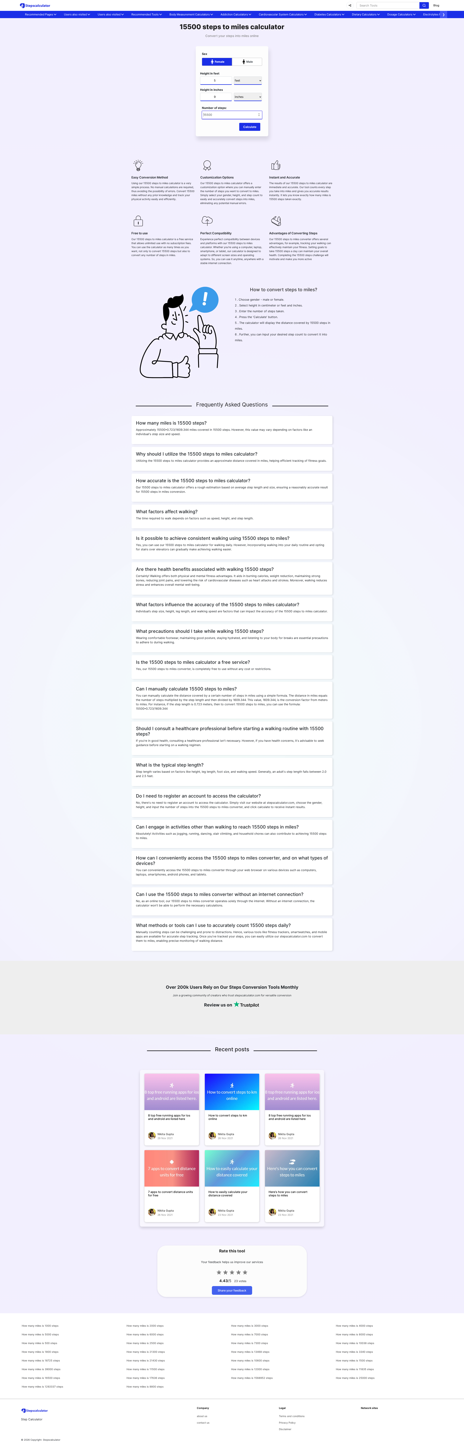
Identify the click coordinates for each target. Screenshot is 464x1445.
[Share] (350, 5)
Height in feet (209, 73)
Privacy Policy (287, 1422)
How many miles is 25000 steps (355, 1377)
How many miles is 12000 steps (250, 1369)
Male (249, 61)
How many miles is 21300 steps (146, 1351)
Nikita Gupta (166, 1134)
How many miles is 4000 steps (354, 1325)
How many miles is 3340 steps (354, 1351)
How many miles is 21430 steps (146, 1360)
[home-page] (35, 5)
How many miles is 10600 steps (250, 1360)
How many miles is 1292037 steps (42, 1386)
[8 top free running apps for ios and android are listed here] (171, 1092)
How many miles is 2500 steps (145, 1343)
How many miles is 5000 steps (40, 1334)
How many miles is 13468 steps (250, 1351)
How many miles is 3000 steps (249, 1325)
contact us (203, 1422)
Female (219, 61)
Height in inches (211, 90)
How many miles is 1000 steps (40, 1325)
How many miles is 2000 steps (145, 1325)
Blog (436, 5)
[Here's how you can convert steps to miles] (292, 1168)
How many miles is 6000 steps (145, 1334)
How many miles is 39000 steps (41, 1369)
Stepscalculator (51, 1439)
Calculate (249, 127)
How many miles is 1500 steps (354, 1360)
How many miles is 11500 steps (146, 1369)
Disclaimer (285, 1429)
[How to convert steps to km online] (232, 1092)
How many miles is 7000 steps (249, 1334)
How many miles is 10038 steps (355, 1343)
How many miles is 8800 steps (145, 1386)
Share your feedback (232, 1290)
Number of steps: (214, 108)
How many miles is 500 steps (39, 1343)
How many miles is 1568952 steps (252, 1377)
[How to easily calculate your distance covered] (232, 1168)
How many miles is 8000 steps (354, 1334)
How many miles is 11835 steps (355, 1369)
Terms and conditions (292, 1416)
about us (202, 1416)
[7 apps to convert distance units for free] (171, 1168)
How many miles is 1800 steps (40, 1351)
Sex (204, 54)
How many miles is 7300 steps (249, 1343)
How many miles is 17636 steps (146, 1377)
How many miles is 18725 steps (41, 1360)
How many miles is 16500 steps (41, 1377)
